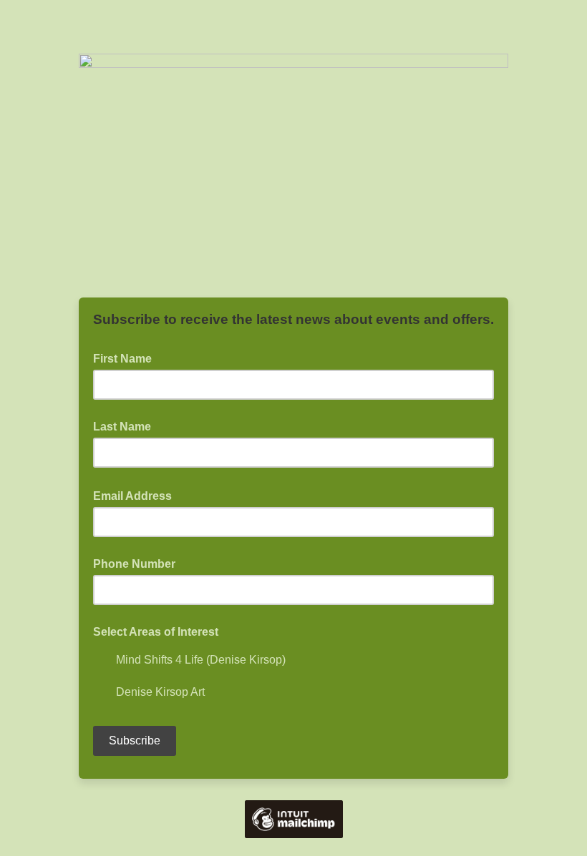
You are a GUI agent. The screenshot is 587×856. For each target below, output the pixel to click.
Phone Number (134, 564)
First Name (126, 357)
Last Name (122, 426)
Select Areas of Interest (155, 632)
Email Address (136, 495)
